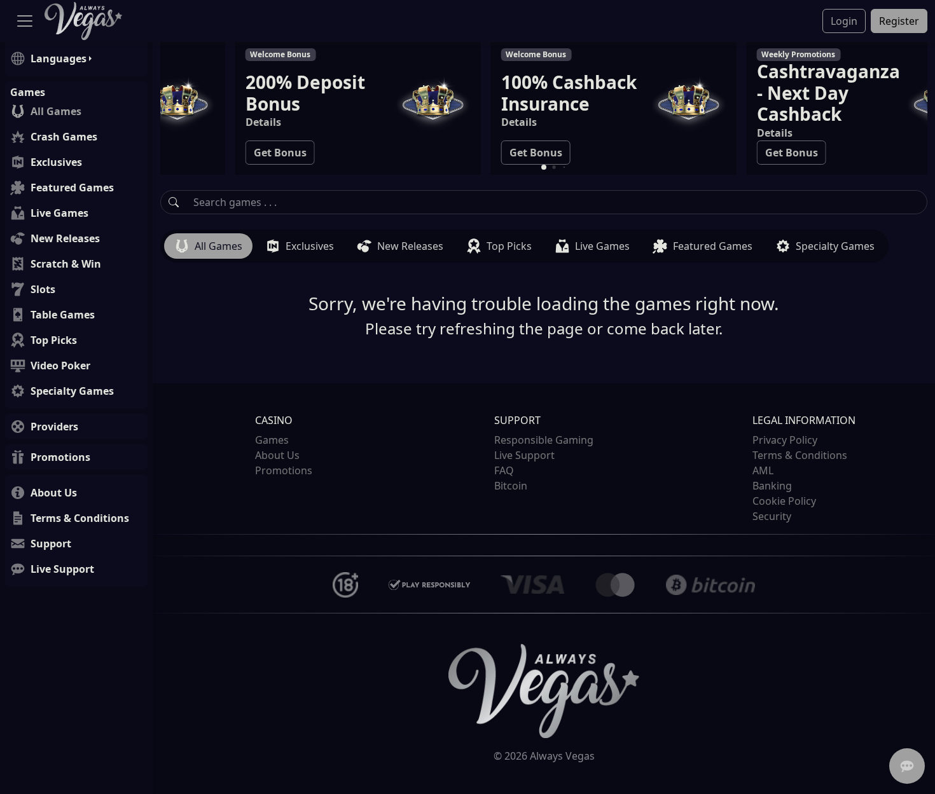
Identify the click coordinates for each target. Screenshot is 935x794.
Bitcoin (510, 486)
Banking (772, 486)
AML (762, 470)
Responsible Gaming (543, 440)
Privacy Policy (784, 440)
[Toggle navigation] (25, 21)
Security (771, 516)
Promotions (283, 470)
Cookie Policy (784, 501)
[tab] (208, 246)
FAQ (504, 470)
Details (194, 122)
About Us (277, 455)
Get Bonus (210, 153)
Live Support (524, 455)
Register (899, 21)
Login (844, 21)
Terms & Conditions (799, 455)
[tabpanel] (543, 300)
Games (272, 440)
